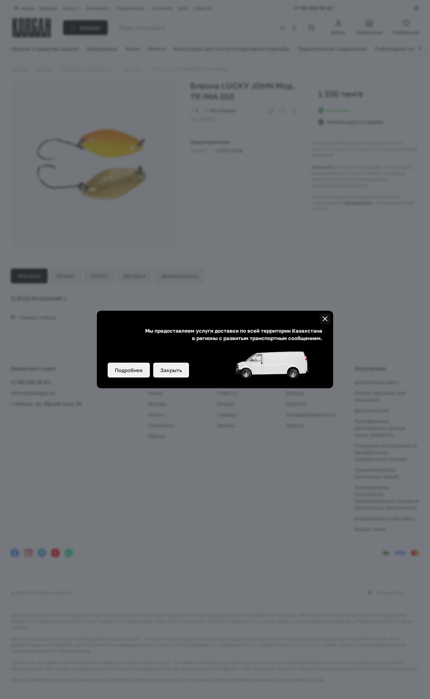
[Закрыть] (325, 318)
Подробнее (129, 370)
